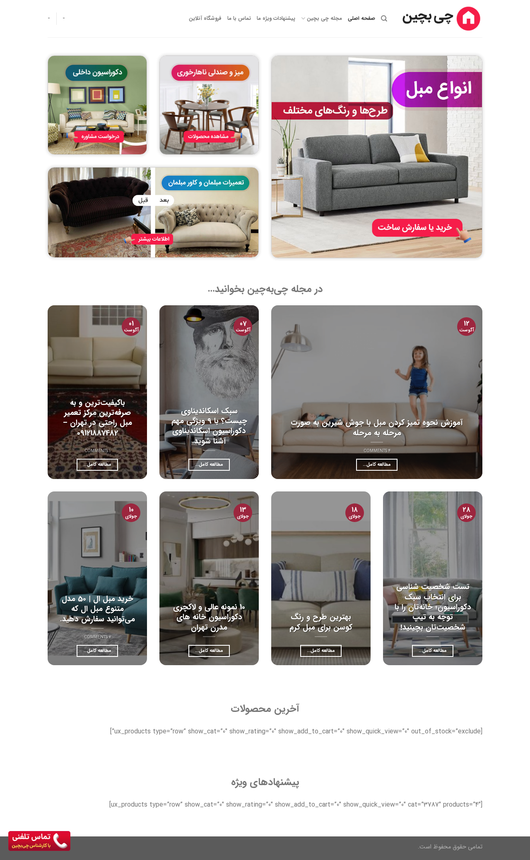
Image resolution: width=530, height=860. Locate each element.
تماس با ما (239, 18)
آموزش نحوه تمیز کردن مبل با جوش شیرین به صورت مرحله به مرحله (377, 428)
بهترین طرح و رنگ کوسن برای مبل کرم (320, 622)
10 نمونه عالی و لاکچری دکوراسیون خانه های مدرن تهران (209, 617)
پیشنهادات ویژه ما (276, 18)
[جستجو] (384, 18)
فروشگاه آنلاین (205, 18)
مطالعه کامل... (377, 464)
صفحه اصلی (361, 18)
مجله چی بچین (324, 18)
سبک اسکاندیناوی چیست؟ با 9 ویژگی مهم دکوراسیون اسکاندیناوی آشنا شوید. (209, 426)
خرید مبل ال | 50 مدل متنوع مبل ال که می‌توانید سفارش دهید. (97, 609)
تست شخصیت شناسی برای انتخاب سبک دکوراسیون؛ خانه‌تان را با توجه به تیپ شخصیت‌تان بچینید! (433, 607)
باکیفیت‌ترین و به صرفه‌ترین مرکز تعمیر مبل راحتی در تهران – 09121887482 (97, 418)
